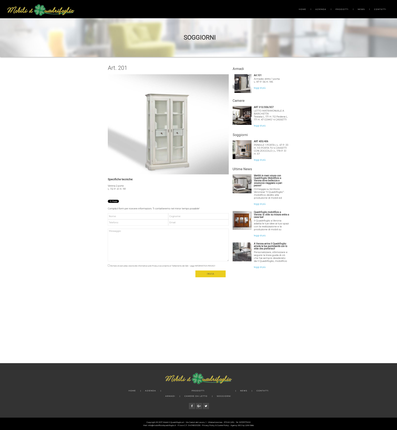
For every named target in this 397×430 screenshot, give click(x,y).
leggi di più (260, 87)
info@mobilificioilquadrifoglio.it (162, 425)
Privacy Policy (208, 425)
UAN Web (249, 425)
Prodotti (342, 9)
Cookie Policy (223, 425)
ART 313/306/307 (264, 107)
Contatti (380, 9)
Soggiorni (224, 396)
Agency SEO (236, 425)
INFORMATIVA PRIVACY (205, 266)
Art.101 (258, 75)
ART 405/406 (261, 141)
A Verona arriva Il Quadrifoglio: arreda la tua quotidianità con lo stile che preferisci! (270, 246)
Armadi (170, 396)
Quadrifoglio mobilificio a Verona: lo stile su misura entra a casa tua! (271, 214)
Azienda (320, 9)
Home (302, 9)
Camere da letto (195, 396)
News (361, 9)
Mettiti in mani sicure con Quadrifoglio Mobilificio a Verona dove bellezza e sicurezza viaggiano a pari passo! (268, 180)
